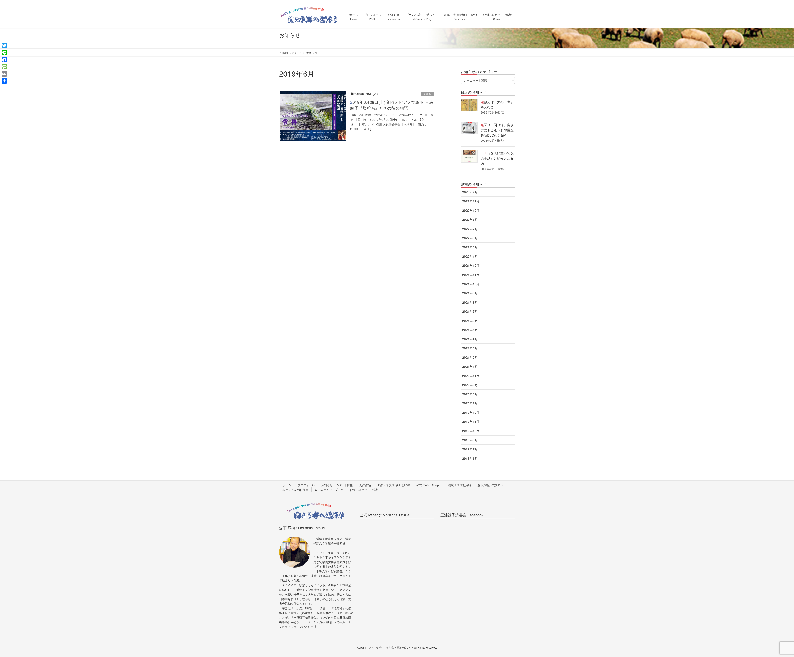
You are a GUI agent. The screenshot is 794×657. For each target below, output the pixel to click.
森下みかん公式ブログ (329, 490)
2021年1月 (469, 366)
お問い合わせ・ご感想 (364, 490)
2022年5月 (469, 238)
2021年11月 (470, 275)
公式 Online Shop (427, 485)
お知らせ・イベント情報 (337, 485)
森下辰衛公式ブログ (490, 485)
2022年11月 (470, 201)
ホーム (286, 485)
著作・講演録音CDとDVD (393, 485)
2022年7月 (469, 229)
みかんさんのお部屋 (295, 490)
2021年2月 (469, 357)
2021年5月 (469, 330)
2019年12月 (470, 412)
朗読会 (427, 94)
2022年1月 (469, 256)
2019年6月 (469, 458)
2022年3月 (469, 247)
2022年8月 (469, 219)
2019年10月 (470, 430)
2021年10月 (470, 284)
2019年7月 (469, 449)
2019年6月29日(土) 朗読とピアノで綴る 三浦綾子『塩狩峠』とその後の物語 (391, 105)
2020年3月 (469, 394)
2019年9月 (469, 440)
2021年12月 (470, 265)
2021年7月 (469, 311)
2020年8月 (469, 385)
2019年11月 (470, 421)
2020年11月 (470, 375)
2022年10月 (470, 210)
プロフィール (306, 485)
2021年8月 (469, 302)
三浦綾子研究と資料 (458, 485)
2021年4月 (469, 339)
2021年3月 (469, 348)
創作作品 (365, 485)
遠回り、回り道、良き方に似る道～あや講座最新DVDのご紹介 (497, 130)
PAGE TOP (773, 633)
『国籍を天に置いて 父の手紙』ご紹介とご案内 (497, 158)
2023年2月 (469, 192)
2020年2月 (469, 403)
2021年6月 (469, 320)
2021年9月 (469, 293)
